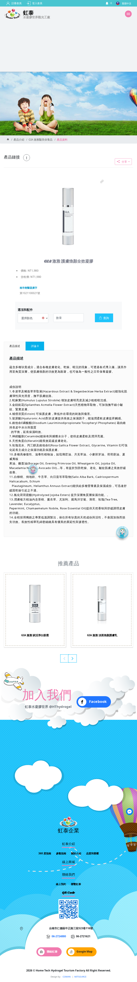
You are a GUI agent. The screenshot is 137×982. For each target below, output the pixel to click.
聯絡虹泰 (51, 952)
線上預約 (61, 884)
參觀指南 (61, 853)
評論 (35, 346)
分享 (124, 162)
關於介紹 (76, 853)
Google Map (84, 952)
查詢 (106, 318)
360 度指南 (44, 853)
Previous (64, 658)
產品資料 (62, 139)
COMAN (67, 976)
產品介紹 (19, 139)
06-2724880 (59, 936)
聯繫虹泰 (76, 884)
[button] (102, 181)
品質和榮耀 (92, 853)
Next (72, 658)
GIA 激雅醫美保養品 (40, 139)
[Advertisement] (68, 46)
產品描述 (14, 346)
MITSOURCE (80, 976)
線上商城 (68, 862)
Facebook (97, 701)
